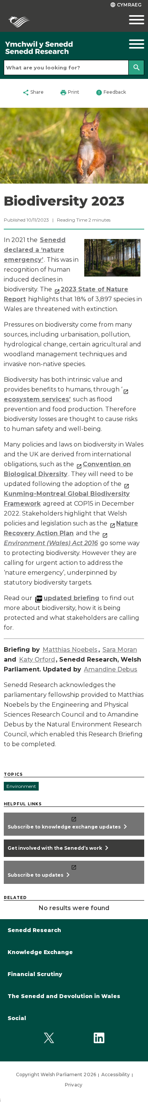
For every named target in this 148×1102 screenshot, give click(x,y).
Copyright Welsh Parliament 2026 (56, 1074)
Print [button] (69, 92)
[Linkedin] (98, 1037)
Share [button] (33, 92)
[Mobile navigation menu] (130, 19)
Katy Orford (37, 659)
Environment (21, 786)
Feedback (111, 92)
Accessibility (115, 1074)
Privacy (73, 1085)
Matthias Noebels (70, 649)
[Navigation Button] (130, 44)
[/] (55, 48)
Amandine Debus (110, 669)
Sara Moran (119, 649)
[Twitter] (49, 1037)
